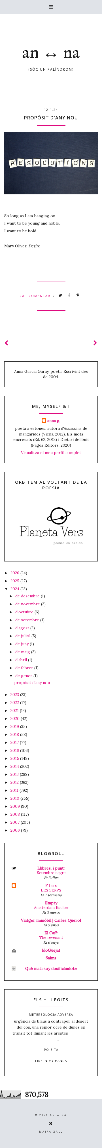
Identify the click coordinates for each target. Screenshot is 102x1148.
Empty (51, 902)
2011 (15, 790)
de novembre (28, 603)
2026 (15, 572)
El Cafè (51, 932)
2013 (15, 774)
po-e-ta (51, 1049)
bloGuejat (51, 950)
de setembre (27, 619)
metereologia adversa (51, 1014)
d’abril (21, 659)
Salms (51, 957)
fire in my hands (51, 1061)
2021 (15, 710)
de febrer (24, 667)
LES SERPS (51, 890)
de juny (22, 643)
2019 (15, 726)
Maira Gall (51, 1131)
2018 (15, 734)
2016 (15, 750)
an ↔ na (51, 53)
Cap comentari (36, 296)
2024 (15, 588)
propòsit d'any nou (51, 118)
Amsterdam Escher (51, 907)
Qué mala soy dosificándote (51, 968)
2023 (15, 694)
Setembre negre (51, 872)
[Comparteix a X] (60, 295)
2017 (15, 742)
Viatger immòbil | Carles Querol (51, 920)
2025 (15, 580)
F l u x (51, 885)
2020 (15, 718)
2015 (15, 758)
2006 (15, 830)
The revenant (51, 937)
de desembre (28, 596)
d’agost (22, 627)
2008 (15, 814)
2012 (15, 782)
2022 (15, 702)
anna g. (53, 420)
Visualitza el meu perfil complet (51, 452)
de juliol (23, 635)
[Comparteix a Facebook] (69, 295)
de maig (23, 651)
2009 (15, 806)
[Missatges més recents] (6, 343)
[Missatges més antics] (95, 343)
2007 (15, 822)
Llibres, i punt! (51, 868)
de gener (24, 675)
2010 (15, 798)
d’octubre (25, 611)
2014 (15, 766)
